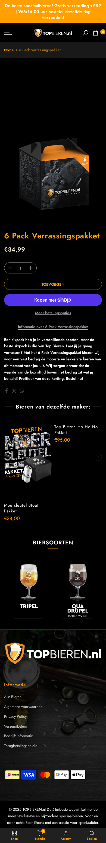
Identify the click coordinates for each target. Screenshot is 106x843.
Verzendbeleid (15, 726)
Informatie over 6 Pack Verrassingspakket (53, 327)
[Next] (98, 457)
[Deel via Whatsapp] (21, 390)
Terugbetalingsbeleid (21, 745)
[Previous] (8, 457)
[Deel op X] (14, 390)
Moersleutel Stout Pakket (21, 508)
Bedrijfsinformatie (18, 736)
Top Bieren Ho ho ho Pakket (76, 430)
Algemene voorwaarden (23, 706)
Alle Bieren (12, 696)
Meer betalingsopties (53, 313)
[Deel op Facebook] (6, 390)
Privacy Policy (15, 716)
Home (9, 49)
